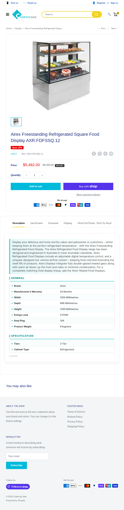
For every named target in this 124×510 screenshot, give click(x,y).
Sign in (114, 3)
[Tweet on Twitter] (105, 153)
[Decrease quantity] (26, 175)
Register (101, 3)
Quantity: (16, 175)
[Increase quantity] (42, 175)
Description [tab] (19, 223)
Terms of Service (76, 411)
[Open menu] (7, 14)
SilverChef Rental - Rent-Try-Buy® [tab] (94, 223)
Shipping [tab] (68, 223)
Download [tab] (53, 223)
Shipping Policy (75, 426)
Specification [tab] (36, 223)
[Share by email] (111, 153)
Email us (32, 3)
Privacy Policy (75, 421)
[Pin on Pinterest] (100, 153)
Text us (14, 3)
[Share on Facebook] (94, 153)
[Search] (96, 14)
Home (9, 28)
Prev (103, 28)
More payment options (88, 194)
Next (113, 28)
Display (18, 28)
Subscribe (16, 465)
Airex (14, 154)
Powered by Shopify (15, 500)
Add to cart (35, 186)
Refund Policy (74, 416)
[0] (115, 14)
